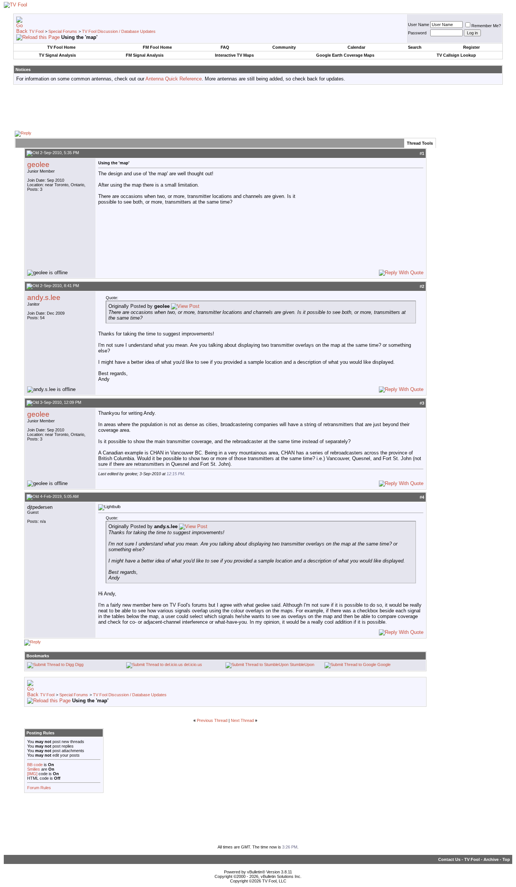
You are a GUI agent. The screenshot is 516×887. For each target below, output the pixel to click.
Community (284, 47)
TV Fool (36, 31)
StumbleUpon (302, 664)
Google (384, 664)
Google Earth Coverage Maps (345, 55)
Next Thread (242, 720)
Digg (79, 664)
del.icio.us (193, 664)
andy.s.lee (43, 297)
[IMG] (32, 773)
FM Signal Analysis (145, 55)
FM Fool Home (157, 47)
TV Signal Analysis (57, 55)
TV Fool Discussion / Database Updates (119, 31)
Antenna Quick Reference (173, 79)
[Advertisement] (258, 107)
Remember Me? (486, 25)
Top (506, 859)
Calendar (356, 47)
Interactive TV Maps (234, 55)
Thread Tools (420, 143)
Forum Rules (39, 787)
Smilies (33, 769)
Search (415, 47)
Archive (491, 859)
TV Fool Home (61, 47)
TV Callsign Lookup (456, 55)
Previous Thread (212, 720)
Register (471, 47)
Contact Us (449, 859)
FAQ (225, 47)
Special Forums (62, 31)
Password (417, 33)
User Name (418, 24)
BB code (35, 764)
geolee (38, 164)
